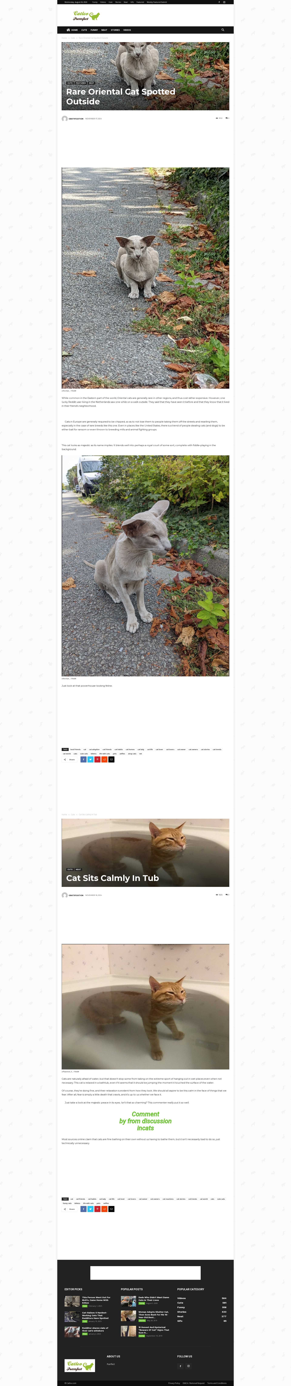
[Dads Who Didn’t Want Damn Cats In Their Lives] (128, 1301)
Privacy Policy (174, 1383)
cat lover (159, 749)
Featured (140, 2)
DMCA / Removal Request (193, 1383)
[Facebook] (219, 2)
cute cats (84, 753)
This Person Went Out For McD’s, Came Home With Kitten (96, 1300)
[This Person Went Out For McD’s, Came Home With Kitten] (72, 1301)
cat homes (130, 749)
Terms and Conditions (216, 1383)
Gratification (76, 119)
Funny (94, 2)
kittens (93, 753)
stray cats (132, 753)
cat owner (181, 749)
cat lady (141, 749)
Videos (103, 2)
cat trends (217, 749)
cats (75, 753)
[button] (222, 30)
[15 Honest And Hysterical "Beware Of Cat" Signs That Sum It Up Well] (128, 1331)
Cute (110, 2)
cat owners (193, 749)
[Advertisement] (171, 15)
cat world (67, 753)
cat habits (119, 749)
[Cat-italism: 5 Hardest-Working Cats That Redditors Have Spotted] (72, 1316)
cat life (150, 749)
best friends (75, 749)
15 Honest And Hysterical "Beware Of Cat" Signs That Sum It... (154, 1330)
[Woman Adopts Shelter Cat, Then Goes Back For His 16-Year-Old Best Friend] (128, 1316)
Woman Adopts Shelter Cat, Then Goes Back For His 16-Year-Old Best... (154, 1315)
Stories (118, 2)
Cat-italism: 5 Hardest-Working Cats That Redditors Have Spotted (95, 1315)
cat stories (205, 749)
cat (85, 749)
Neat (126, 2)
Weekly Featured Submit (157, 2)
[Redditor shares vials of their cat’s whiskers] (72, 1332)
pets (115, 753)
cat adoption (94, 749)
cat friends (107, 749)
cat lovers (170, 749)
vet (140, 753)
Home (74, 29)
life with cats (104, 753)
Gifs (132, 2)
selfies (122, 753)
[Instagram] (224, 2)
